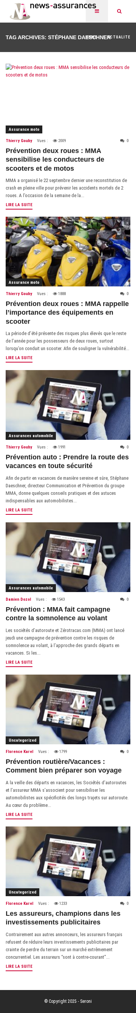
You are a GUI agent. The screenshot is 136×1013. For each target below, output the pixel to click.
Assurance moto (24, 129)
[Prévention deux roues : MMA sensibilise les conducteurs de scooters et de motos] (68, 98)
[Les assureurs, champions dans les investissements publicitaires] (68, 861)
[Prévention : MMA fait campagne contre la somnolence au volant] (68, 557)
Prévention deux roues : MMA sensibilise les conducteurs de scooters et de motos (55, 159)
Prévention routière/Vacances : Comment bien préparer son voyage (64, 766)
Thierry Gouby (19, 140)
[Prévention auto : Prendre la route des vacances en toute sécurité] (68, 405)
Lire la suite (19, 204)
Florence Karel (19, 751)
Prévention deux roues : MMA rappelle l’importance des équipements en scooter (67, 312)
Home (91, 37)
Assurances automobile (31, 435)
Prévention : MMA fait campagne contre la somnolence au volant (58, 614)
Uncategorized (22, 740)
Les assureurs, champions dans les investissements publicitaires (63, 918)
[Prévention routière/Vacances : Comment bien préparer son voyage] (68, 709)
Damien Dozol (18, 599)
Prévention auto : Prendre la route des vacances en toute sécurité (67, 461)
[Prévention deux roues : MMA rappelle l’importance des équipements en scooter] (68, 251)
